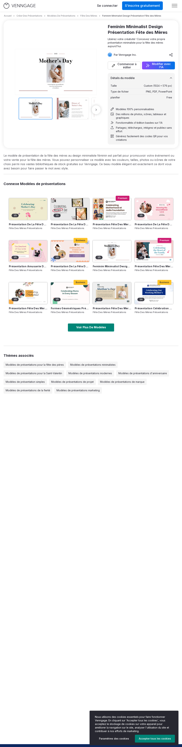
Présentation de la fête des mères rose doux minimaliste (154, 224)
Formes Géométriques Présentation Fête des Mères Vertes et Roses (70, 308)
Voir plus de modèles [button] (91, 327)
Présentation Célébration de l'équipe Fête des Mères (154, 308)
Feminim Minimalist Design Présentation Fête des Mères (112, 266)
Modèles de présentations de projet (72, 381)
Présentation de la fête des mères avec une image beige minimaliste (28, 224)
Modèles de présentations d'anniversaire (142, 373)
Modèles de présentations (61, 15)
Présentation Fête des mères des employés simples (112, 224)
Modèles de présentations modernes (90, 373)
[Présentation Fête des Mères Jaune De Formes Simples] (28, 293)
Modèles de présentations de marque (122, 381)
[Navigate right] (96, 109)
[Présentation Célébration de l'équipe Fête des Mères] (154, 293)
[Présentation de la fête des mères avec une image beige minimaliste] (28, 209)
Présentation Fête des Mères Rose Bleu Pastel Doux (154, 266)
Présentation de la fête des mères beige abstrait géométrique (70, 266)
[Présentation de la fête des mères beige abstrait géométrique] (70, 251)
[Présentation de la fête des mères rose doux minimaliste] (154, 209)
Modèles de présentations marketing (78, 390)
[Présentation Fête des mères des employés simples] (112, 209)
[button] (124, 65)
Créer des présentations (29, 15)
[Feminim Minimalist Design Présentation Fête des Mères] (112, 251)
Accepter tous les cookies (155, 738)
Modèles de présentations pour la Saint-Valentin (34, 373)
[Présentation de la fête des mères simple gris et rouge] (70, 209)
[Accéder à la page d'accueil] (20, 6)
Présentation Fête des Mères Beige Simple (112, 308)
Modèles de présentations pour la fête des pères (35, 364)
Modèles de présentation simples (25, 381)
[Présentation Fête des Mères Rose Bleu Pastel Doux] (154, 251)
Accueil (8, 15)
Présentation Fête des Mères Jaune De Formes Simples (28, 308)
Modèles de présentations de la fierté (28, 390)
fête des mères (88, 15)
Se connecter (107, 5)
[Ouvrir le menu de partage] (171, 55)
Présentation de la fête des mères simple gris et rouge (70, 224)
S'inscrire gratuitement (142, 5)
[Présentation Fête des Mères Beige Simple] (112, 293)
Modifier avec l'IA (161, 65)
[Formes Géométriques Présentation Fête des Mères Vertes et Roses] (70, 293)
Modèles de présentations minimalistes (93, 364)
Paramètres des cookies (114, 738)
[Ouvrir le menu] (174, 6)
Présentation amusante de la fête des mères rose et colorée (28, 266)
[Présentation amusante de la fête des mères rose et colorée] (28, 251)
